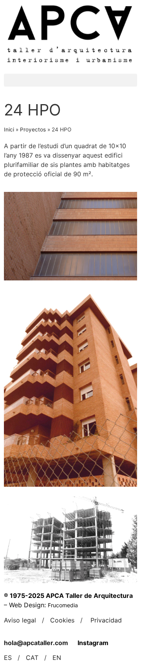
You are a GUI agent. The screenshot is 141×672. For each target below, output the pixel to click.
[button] (70, 80)
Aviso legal (20, 620)
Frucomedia (63, 605)
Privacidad (106, 620)
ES (8, 657)
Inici (9, 129)
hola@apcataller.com (36, 643)
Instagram (93, 643)
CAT (32, 657)
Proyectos (33, 129)
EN (56, 657)
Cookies (62, 620)
